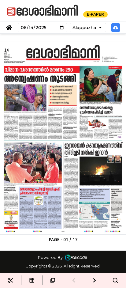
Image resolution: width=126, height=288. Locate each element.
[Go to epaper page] (9, 28)
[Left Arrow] (73, 280)
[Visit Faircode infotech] (76, 257)
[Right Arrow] (94, 280)
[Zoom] (115, 280)
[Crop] (10, 280)
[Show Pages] (31, 280)
